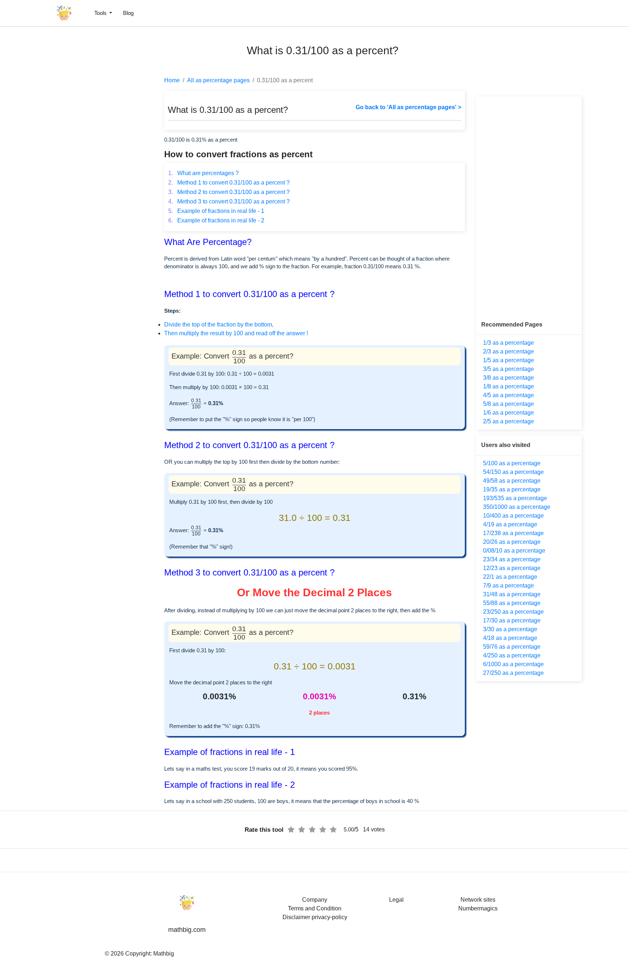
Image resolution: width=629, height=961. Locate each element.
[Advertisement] (38, 175)
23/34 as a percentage (512, 559)
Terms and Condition (314, 908)
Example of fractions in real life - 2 (216, 220)
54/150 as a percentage (513, 472)
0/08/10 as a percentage (514, 550)
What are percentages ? (203, 173)
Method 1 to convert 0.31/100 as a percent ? (229, 182)
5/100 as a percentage (512, 463)
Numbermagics (478, 908)
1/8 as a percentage (508, 386)
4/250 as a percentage (512, 655)
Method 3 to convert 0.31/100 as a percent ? (229, 201)
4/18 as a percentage (510, 638)
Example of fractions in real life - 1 (216, 211)
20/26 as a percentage (512, 542)
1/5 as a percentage (508, 360)
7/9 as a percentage (508, 585)
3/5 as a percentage (508, 369)
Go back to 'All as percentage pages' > (408, 107)
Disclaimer (296, 917)
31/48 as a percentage (512, 594)
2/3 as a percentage (508, 351)
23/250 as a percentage (513, 612)
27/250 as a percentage (513, 673)
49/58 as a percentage (512, 481)
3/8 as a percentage (508, 378)
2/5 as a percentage (508, 421)
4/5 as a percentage (508, 395)
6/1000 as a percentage (513, 664)
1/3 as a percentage (508, 343)
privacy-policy (329, 917)
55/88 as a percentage (512, 603)
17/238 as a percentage (513, 533)
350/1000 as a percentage (516, 507)
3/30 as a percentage (510, 629)
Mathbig (163, 953)
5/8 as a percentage (508, 404)
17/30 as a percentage (512, 620)
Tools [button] (101, 13)
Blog (128, 13)
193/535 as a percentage (515, 498)
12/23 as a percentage (512, 568)
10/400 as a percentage (513, 516)
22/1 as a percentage (510, 577)
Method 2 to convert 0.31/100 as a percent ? (229, 192)
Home (172, 80)
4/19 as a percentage (510, 524)
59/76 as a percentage (512, 647)
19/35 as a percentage (512, 489)
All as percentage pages (218, 80)
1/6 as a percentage (508, 413)
